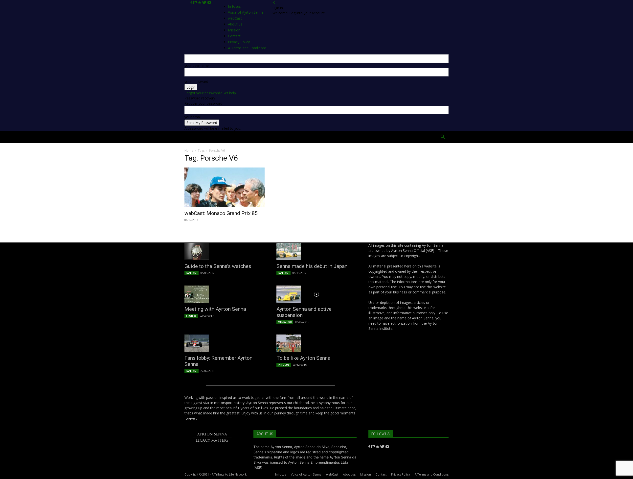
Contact (381, 474)
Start (211, 137)
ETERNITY (232, 137)
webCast (332, 474)
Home (193, 137)
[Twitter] (204, 2)
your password (196, 81)
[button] (443, 137)
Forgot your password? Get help (210, 93)
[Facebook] (191, 2)
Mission (365, 474)
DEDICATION (298, 137)
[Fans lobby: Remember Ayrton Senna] (224, 343)
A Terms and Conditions (432, 474)
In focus (234, 6)
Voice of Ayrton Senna (246, 12)
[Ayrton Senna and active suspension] (316, 294)
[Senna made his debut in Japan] (316, 251)
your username (196, 65)
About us (349, 474)
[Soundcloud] (200, 2)
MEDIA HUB (285, 322)
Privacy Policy (400, 474)
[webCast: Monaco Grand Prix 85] (224, 187)
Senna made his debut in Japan (311, 266)
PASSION (255, 137)
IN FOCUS (283, 364)
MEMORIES (371, 137)
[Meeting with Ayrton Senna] (224, 294)
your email (192, 117)
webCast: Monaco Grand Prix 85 (221, 213)
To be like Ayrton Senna (303, 358)
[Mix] (195, 2)
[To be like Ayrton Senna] (316, 343)
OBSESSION (345, 137)
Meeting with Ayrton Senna (215, 309)
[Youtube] (209, 2)
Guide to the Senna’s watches (217, 266)
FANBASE (191, 273)
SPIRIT (275, 137)
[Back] (274, 2)
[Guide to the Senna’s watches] (224, 251)
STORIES (191, 315)
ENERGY (322, 137)
